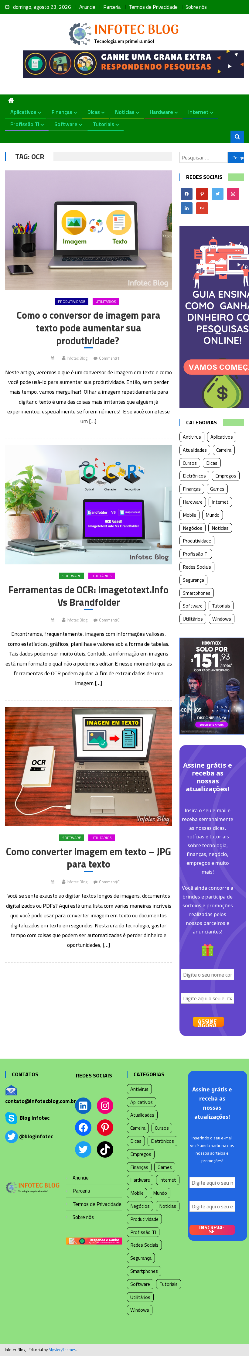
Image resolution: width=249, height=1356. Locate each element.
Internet (198, 112)
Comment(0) (110, 620)
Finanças (62, 112)
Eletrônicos (194, 475)
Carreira (223, 450)
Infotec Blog (77, 358)
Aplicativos (23, 112)
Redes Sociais (197, 566)
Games (217, 488)
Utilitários (106, 301)
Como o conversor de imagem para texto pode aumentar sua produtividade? (88, 328)
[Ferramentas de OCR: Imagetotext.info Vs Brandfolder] (88, 505)
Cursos (190, 463)
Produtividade (71, 301)
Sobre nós (196, 7)
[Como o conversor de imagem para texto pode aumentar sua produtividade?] (88, 230)
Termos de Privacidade (153, 7)
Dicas (93, 112)
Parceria (112, 7)
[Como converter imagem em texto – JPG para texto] (88, 767)
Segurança (193, 580)
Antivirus (192, 436)
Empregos (225, 475)
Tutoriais (103, 124)
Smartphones (196, 593)
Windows (221, 618)
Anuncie (87, 7)
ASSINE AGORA (207, 1022)
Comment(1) (110, 358)
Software (65, 124)
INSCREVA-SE (211, 1230)
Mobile (189, 515)
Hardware (161, 112)
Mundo (213, 515)
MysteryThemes (62, 1350)
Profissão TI (24, 124)
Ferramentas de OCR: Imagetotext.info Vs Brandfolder (89, 596)
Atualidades (195, 450)
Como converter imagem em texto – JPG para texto (88, 858)
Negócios (192, 528)
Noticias (125, 112)
